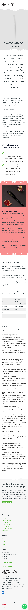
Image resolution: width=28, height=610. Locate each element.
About (3, 544)
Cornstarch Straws (7, 528)
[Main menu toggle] (24, 4)
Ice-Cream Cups (6, 524)
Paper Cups (5, 519)
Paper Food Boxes (6, 520)
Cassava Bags (5, 530)
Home (3, 539)
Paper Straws (5, 526)
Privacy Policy (5, 607)
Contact (4, 543)
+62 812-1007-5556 (7, 562)
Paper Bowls (5, 522)
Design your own (6, 541)
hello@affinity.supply (7, 566)
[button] (7, 502)
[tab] (14, 341)
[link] (3, 605)
